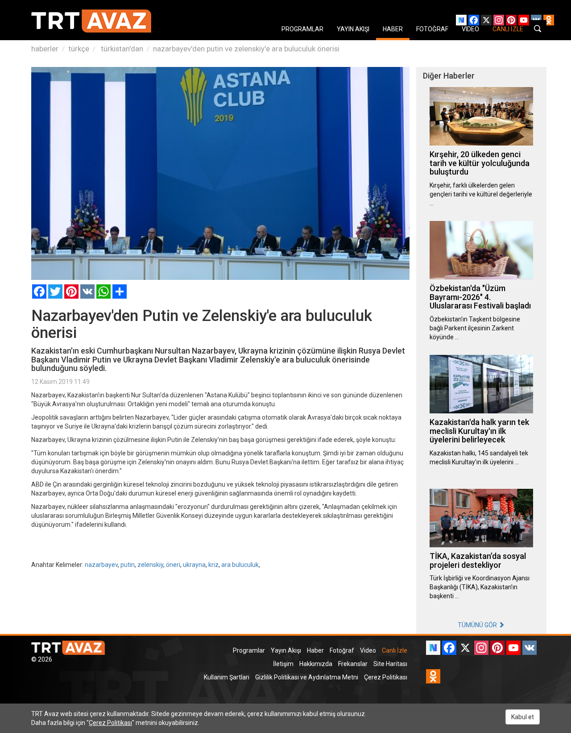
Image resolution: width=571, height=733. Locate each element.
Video (368, 650)
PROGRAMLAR (302, 29)
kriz (213, 564)
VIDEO (470, 29)
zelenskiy (150, 564)
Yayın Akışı (286, 650)
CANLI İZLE (507, 29)
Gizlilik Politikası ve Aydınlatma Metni (306, 677)
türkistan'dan (121, 48)
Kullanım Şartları (226, 677)
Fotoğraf (342, 650)
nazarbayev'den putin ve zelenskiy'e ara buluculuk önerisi (246, 48)
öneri (173, 564)
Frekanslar (353, 663)
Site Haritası (390, 663)
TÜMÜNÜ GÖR (478, 625)
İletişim (283, 663)
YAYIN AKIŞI (353, 29)
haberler (44, 48)
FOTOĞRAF (432, 29)
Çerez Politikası (385, 677)
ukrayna (194, 564)
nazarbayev (101, 564)
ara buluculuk (240, 564)
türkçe (78, 48)
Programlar (249, 650)
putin (127, 564)
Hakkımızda (315, 663)
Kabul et (522, 717)
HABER (393, 29)
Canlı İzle (394, 650)
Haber (315, 650)
